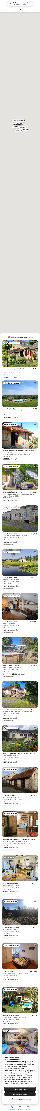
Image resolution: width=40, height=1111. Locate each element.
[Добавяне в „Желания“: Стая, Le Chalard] (35, 945)
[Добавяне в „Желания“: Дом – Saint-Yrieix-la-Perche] (35, 1030)
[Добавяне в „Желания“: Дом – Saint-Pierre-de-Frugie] (35, 683)
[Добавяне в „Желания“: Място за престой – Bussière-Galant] (35, 727)
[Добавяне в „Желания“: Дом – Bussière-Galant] (35, 382)
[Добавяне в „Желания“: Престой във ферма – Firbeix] (35, 466)
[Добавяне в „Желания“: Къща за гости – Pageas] (35, 639)
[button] (6, 377)
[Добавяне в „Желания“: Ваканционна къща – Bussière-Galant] (35, 342)
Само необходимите (20, 1094)
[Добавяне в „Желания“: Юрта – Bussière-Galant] (35, 901)
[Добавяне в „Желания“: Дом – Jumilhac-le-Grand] (35, 989)
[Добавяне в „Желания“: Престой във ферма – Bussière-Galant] (35, 424)
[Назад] (4, 4)
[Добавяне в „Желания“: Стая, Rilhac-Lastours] (35, 769)
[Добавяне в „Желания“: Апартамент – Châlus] (35, 857)
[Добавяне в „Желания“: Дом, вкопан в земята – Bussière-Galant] (35, 813)
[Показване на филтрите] (36, 4)
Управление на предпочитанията (20, 1099)
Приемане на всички (20, 1089)
